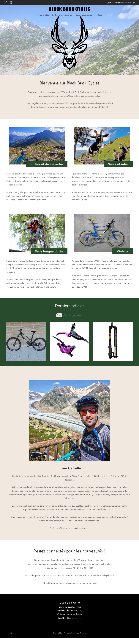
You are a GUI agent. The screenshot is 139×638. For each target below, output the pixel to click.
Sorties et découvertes (62, 14)
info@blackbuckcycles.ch (125, 2)
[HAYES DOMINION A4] (69, 341)
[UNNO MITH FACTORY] (26, 341)
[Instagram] (11, 633)
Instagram (76, 567)
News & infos (43, 14)
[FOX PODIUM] (113, 341)
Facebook (88, 567)
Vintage (98, 14)
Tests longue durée (83, 14)
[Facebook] (6, 633)
